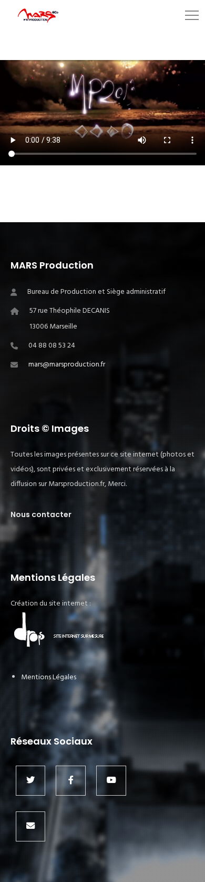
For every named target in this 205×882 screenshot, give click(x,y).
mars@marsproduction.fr (66, 365)
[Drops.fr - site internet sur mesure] (63, 646)
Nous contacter (41, 514)
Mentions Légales (48, 677)
